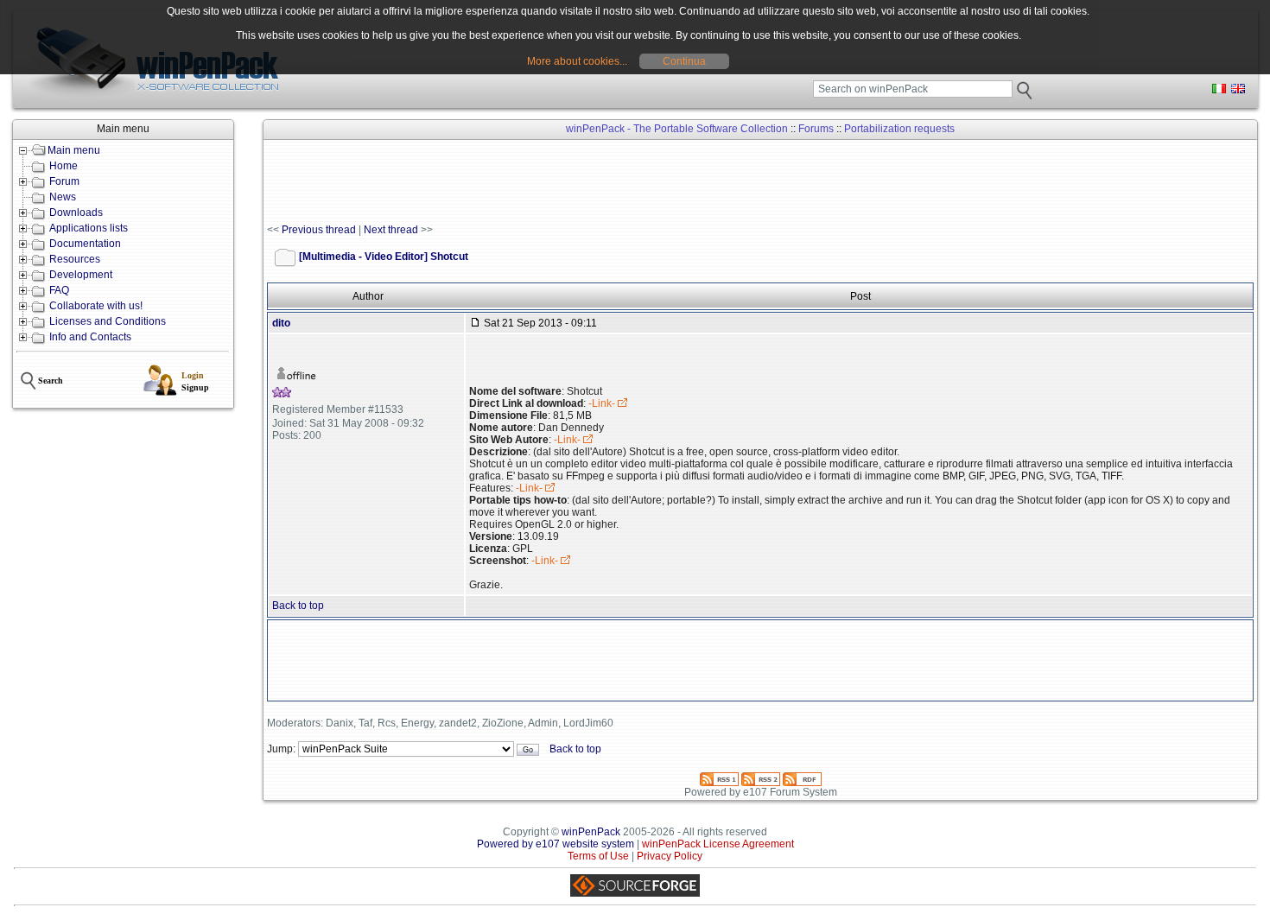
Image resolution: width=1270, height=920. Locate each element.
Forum (64, 181)
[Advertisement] (581, 182)
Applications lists (88, 228)
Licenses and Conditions (107, 321)
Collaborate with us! (96, 306)
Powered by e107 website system (555, 844)
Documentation (85, 244)
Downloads (76, 212)
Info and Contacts (90, 337)
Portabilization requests (899, 129)
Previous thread (319, 230)
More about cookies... (577, 61)
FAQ (59, 290)
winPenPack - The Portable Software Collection (677, 129)
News (62, 197)
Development (80, 275)
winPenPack (591, 832)
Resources (74, 259)
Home (63, 166)
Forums (816, 129)
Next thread (391, 230)
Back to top (298, 606)
